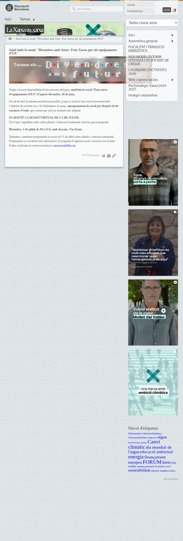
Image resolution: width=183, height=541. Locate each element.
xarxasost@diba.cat (64, 145)
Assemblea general (143, 41)
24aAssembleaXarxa (152, 433)
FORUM (152, 462)
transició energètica (160, 470)
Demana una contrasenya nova (174, 10)
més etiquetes (170, 478)
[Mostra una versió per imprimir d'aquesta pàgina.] (103, 155)
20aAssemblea (135, 433)
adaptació (152, 437)
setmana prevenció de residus (151, 466)
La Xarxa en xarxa (24, 29)
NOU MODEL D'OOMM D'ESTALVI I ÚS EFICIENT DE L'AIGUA (148, 60)
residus (132, 466)
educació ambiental (156, 452)
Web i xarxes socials (143, 80)
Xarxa (172, 470)
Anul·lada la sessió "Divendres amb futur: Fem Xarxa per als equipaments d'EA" (59, 38)
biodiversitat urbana (137, 442)
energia (136, 457)
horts (166, 462)
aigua (162, 437)
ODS (174, 463)
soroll (168, 466)
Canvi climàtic (144, 444)
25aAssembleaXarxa (137, 437)
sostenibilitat (139, 470)
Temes (25, 19)
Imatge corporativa (142, 95)
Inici (8, 19)
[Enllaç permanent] (114, 155)
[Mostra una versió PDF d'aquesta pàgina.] (109, 155)
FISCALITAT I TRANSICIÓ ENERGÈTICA (146, 49)
